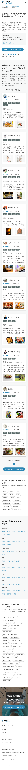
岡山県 (13, 577)
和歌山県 (4, 571)
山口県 (23, 577)
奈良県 (23, 567)
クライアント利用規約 (7, 739)
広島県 (18, 577)
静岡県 (8, 561)
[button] (5, 492)
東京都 (3, 544)
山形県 (3, 535)
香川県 (8, 584)
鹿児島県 (9, 594)
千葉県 (23, 541)
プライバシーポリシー (7, 746)
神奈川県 (9, 544)
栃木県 (8, 541)
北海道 (3, 531)
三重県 (18, 561)
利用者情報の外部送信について (9, 755)
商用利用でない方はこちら (9, 759)
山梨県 (23, 551)
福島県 (8, 535)
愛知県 (13, 561)
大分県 (23, 590)
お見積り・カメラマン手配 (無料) (12, 49)
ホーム (3, 6)
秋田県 (23, 531)
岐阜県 (3, 561)
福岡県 (3, 590)
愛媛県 (13, 584)
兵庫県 (18, 567)
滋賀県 (3, 567)
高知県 (18, 584)
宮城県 (18, 531)
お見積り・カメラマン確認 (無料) (14, 707)
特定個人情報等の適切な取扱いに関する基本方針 (13, 752)
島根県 (8, 577)
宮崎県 (3, 594)
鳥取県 (3, 577)
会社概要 (4, 729)
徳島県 (3, 584)
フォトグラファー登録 (7, 726)
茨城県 (3, 541)
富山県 (8, 551)
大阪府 (13, 567)
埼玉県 (18, 541)
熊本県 (18, 590)
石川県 (13, 551)
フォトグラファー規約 (7, 742)
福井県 (13, 6)
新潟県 (3, 551)
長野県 (3, 554)
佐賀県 (8, 590)
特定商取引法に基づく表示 (8, 749)
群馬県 (13, 541)
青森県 (8, 531)
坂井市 (17, 6)
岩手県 (13, 531)
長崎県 (13, 590)
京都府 (8, 567)
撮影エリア (8, 6)
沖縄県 (14, 594)
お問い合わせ (5, 732)
